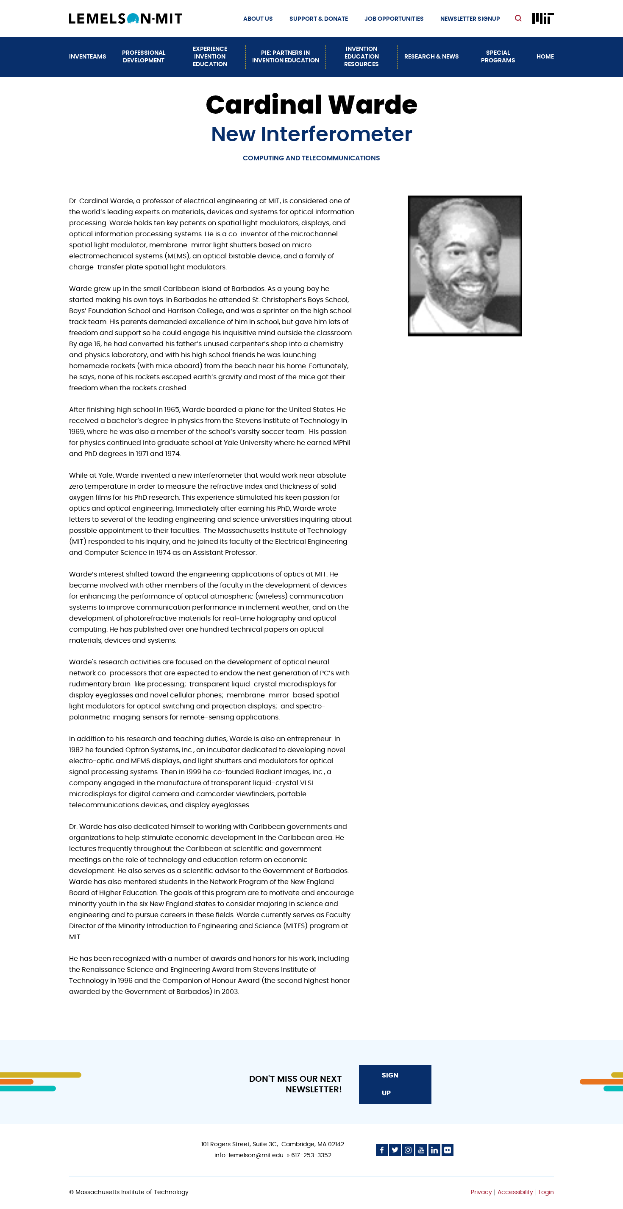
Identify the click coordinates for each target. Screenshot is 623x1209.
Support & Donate (318, 19)
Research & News (431, 57)
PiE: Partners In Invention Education (285, 57)
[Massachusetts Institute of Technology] (543, 18)
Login (546, 1192)
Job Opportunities (394, 19)
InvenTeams (87, 57)
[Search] (519, 19)
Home (545, 57)
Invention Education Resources (361, 56)
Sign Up (390, 1084)
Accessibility (515, 1192)
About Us (258, 19)
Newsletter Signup (470, 19)
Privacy (481, 1192)
